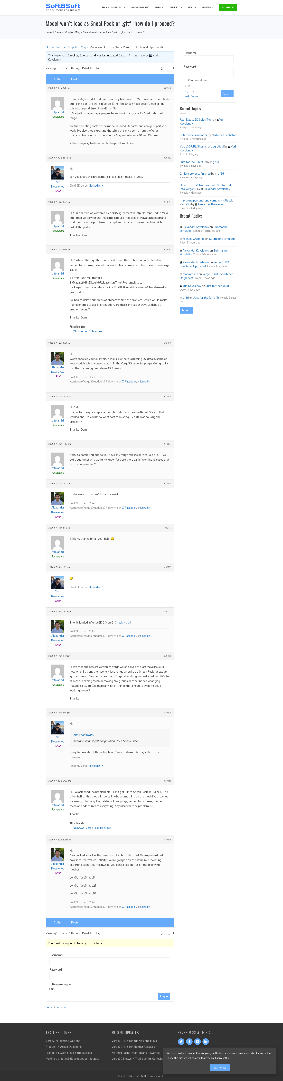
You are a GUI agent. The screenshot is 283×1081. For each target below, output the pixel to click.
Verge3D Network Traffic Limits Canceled (138, 1058)
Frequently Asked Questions (64, 1047)
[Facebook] (189, 1041)
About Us (206, 7)
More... (186, 310)
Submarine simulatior (193, 135)
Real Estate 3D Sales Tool (196, 119)
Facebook (130, 381)
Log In (164, 996)
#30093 (167, 249)
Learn (157, 7)
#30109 (167, 483)
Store (190, 7)
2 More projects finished (195, 173)
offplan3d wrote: (83, 735)
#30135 (167, 567)
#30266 (167, 656)
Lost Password (193, 96)
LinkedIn (95, 185)
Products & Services (112, 7)
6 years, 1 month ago (132, 55)
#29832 (167, 88)
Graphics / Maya (78, 47)
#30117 (167, 528)
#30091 (167, 202)
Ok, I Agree (220, 1067)
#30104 (167, 444)
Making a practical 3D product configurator (73, 1058)
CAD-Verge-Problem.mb (88, 331)
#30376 (167, 839)
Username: (56, 955)
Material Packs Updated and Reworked (136, 1053)
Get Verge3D (228, 7)
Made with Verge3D (140, 7)
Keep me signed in (62, 986)
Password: (55, 969)
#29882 (167, 158)
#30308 (167, 712)
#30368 (167, 781)
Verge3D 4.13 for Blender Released (133, 1047)
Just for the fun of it (193, 162)
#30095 (167, 343)
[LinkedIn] (205, 1041)
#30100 (167, 396)
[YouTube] (197, 1041)
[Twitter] (181, 1041)
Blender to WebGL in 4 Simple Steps (69, 1053)
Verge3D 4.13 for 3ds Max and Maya (134, 1041)
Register (61, 1007)
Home (50, 47)
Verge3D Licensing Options (63, 1041)
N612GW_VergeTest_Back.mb (92, 828)
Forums (61, 47)
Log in (49, 1007)
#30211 (167, 611)
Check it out (122, 622)
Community (174, 7)
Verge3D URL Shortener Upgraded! (202, 146)
